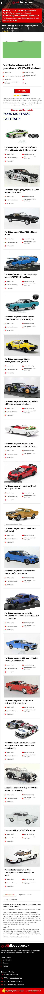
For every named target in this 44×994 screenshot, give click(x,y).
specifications (25, 894)
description (9, 894)
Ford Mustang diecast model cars (16, 13)
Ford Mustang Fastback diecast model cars (20, 15)
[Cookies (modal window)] (3, 990)
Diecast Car (10, 10)
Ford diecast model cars (26, 10)
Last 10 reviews (11, 900)
